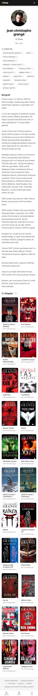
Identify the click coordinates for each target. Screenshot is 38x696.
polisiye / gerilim (9, 88)
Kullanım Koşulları (27, 681)
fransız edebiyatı (10, 57)
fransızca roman (26, 68)
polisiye (6, 76)
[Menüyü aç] (34, 3)
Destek (29, 683)
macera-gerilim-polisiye (13, 53)
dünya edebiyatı (10, 61)
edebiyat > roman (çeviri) (13, 65)
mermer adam (23, 84)
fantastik (7, 80)
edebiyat (31, 76)
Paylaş (20, 39)
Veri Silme (11, 683)
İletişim (21, 683)
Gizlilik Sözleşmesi (11, 681)
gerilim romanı (9, 84)
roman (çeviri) (9, 72)
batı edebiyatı (9, 68)
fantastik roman (20, 80)
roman (29, 53)
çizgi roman (18, 76)
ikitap (5, 3)
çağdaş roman (25, 72)
